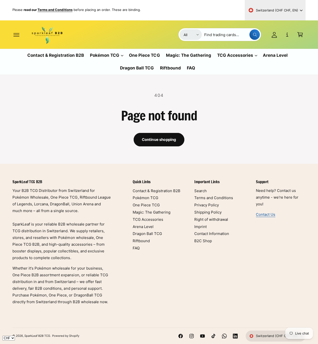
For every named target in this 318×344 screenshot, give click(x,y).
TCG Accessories (235, 55)
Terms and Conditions (213, 197)
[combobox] (232, 34)
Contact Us (265, 214)
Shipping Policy (208, 212)
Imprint (200, 226)
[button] (16, 34)
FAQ (136, 248)
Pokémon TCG (104, 55)
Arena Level (143, 226)
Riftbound (141, 240)
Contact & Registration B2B (156, 190)
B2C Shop (203, 240)
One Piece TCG (146, 205)
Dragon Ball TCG (147, 233)
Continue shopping (159, 139)
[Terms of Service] (287, 34)
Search (200, 190)
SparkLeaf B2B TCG (37, 336)
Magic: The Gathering (151, 212)
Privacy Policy (206, 205)
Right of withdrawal (211, 219)
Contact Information (211, 233)
